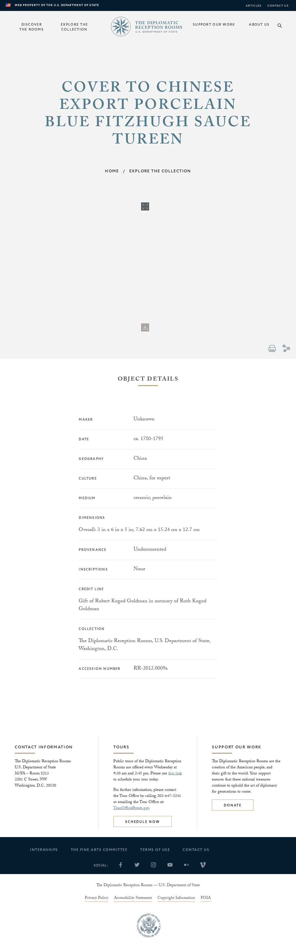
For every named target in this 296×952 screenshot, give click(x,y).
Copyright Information (176, 898)
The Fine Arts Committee (99, 849)
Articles (254, 6)
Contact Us (278, 6)
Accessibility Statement (133, 898)
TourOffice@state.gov (131, 808)
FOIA (206, 898)
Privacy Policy (96, 898)
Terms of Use (155, 849)
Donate (233, 805)
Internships (44, 849)
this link (175, 773)
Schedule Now (142, 821)
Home (112, 171)
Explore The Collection (160, 171)
